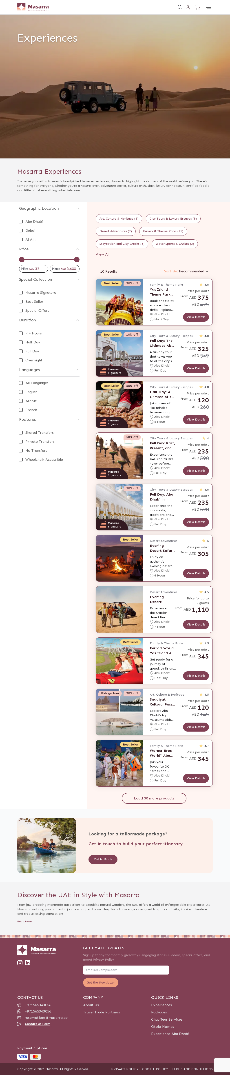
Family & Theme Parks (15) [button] (163, 231)
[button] (197, 7)
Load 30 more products (154, 798)
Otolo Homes (162, 1026)
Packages (159, 1012)
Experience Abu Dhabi (170, 1034)
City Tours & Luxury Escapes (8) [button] (173, 218)
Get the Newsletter (101, 982)
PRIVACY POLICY (125, 1069)
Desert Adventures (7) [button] (116, 231)
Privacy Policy (103, 959)
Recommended (184, 271)
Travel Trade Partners (101, 1012)
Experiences (161, 1005)
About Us (91, 1005)
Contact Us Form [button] (37, 1024)
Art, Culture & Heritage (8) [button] (119, 218)
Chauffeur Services (166, 1019)
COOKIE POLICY (155, 1069)
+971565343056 (38, 1005)
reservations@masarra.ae (46, 1017)
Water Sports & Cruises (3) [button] (175, 244)
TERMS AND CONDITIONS (192, 1069)
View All (102, 254)
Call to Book (103, 859)
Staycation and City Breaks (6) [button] (122, 244)
